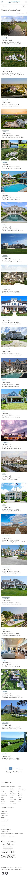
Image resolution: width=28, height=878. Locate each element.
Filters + (23, 6)
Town (19, 801)
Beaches (2, 817)
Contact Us (3, 835)
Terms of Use (3, 869)
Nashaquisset (4, 795)
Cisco (19, 786)
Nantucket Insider (5, 821)
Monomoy (20, 793)
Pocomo (20, 795)
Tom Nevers (12, 801)
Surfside (3, 801)
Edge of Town (21, 788)
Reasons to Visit (4, 813)
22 (17, 768)
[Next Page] (21, 768)
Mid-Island (3, 793)
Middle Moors (13, 793)
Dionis (11, 788)
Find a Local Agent (5, 831)
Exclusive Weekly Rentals (6, 829)
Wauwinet (3, 803)
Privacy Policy (10, 869)
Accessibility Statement (18, 869)
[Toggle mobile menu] (2, 2)
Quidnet (20, 797)
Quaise (11, 797)
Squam (19, 799)
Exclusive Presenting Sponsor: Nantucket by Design (12, 833)
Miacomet (20, 791)
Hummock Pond (21, 790)
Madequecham (13, 791)
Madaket (3, 791)
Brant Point (12, 786)
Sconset (2, 799)
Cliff (2, 788)
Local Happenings (5, 819)
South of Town (13, 799)
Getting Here (4, 811)
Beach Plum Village (5, 786)
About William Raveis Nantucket (8, 837)
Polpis (2, 797)
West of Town (13, 803)
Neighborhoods (4, 815)
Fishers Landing (13, 790)
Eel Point (3, 790)
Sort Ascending (20, 13)
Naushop (12, 795)
